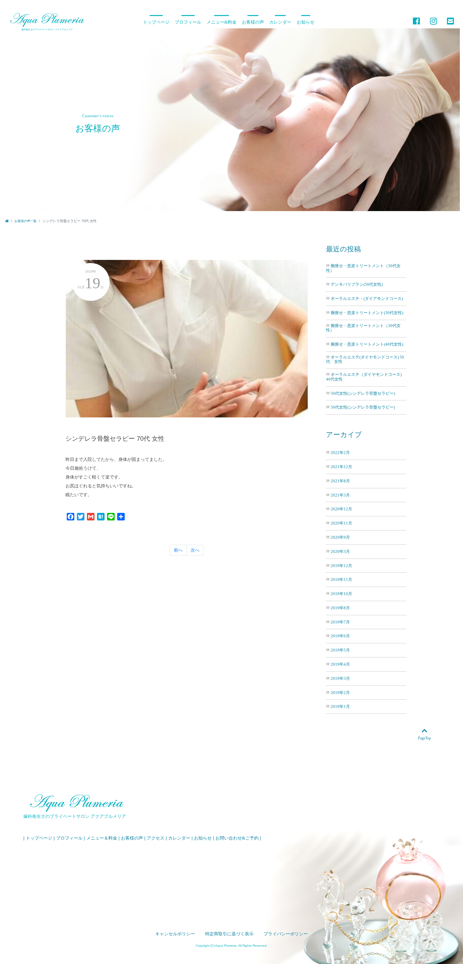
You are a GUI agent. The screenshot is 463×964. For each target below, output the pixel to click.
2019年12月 (341, 566)
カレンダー (280, 22)
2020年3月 (340, 551)
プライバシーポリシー (286, 934)
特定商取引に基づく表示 (229, 934)
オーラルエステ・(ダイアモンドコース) (367, 298)
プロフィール (188, 22)
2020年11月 (341, 523)
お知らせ (305, 22)
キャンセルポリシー (175, 934)
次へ (195, 550)
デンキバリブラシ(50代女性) (357, 284)
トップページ (156, 22)
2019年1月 (340, 706)
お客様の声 (253, 22)
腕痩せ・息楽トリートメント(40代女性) (367, 344)
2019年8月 (340, 608)
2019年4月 (340, 664)
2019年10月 (341, 594)
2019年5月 (340, 650)
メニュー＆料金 (101, 838)
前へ (178, 550)
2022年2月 (340, 452)
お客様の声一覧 (25, 221)
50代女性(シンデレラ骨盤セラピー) (363, 393)
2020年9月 (340, 537)
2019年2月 (340, 693)
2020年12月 (341, 509)
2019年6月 (340, 636)
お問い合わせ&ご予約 (237, 838)
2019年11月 (341, 579)
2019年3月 (340, 678)
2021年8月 (340, 481)
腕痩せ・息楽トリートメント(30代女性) (367, 313)
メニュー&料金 (222, 22)
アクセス (155, 838)
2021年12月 (341, 467)
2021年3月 (340, 495)
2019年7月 (340, 622)
